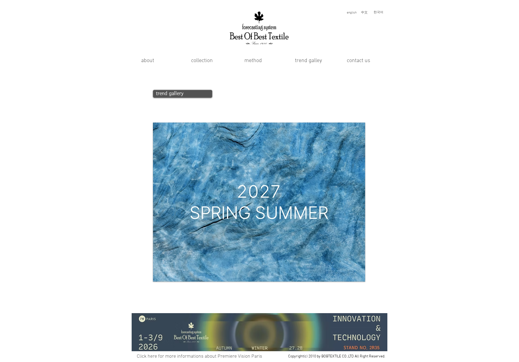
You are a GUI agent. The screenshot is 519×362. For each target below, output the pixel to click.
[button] (199, 356)
